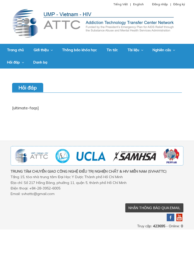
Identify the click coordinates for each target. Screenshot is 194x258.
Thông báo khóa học (79, 50)
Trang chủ (15, 50)
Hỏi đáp (13, 62)
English (138, 4)
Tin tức (112, 50)
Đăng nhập (160, 4)
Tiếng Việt (120, 4)
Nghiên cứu (162, 50)
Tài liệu (133, 50)
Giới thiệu (41, 50)
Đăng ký (179, 4)
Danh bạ (40, 62)
